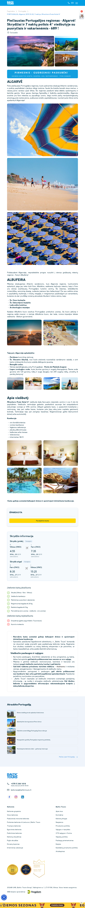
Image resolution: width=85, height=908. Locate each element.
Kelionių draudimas (14, 837)
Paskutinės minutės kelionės (18, 819)
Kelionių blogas (61, 819)
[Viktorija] (81, 16)
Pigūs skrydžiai (12, 841)
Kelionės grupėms (14, 811)
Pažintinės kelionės (14, 833)
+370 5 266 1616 (18, 784)
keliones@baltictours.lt (21, 790)
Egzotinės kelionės (14, 830)
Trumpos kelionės (14, 826)
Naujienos (59, 822)
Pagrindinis (11, 11)
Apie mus (59, 811)
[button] (4, 897)
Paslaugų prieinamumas (65, 841)
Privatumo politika (63, 826)
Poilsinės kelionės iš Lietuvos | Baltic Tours (23, 822)
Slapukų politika (62, 837)
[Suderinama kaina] (81, 11)
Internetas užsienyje (15, 848)
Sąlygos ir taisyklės (63, 830)
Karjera (58, 844)
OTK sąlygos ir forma (64, 833)
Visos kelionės (12, 815)
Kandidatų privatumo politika (67, 848)
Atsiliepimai (60, 851)
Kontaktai (59, 815)
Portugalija (22, 11)
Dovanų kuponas (13, 844)
